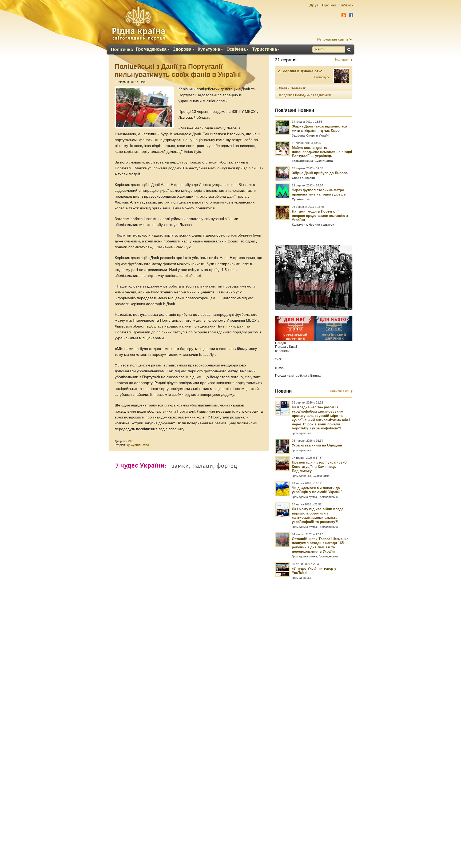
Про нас (329, 5)
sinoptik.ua (299, 375)
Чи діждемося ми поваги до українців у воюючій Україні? (317, 490)
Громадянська (151, 49)
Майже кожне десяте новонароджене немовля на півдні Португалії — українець (322, 152)
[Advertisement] (230, 705)
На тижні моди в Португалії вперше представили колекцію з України (320, 215)
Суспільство (140, 444)
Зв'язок (346, 5)
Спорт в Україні (317, 135)
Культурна (209, 49)
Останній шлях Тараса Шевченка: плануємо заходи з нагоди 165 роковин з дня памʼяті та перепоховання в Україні (320, 545)
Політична (122, 49)
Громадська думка (304, 496)
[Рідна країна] (138, 23)
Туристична (264, 49)
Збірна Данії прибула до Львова (320, 173)
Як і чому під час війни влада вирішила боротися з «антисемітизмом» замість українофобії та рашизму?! (317, 515)
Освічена (236, 49)
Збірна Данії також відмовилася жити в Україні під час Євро (319, 128)
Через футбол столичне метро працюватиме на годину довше (318, 192)
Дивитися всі (339, 391)
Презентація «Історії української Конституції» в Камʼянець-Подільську (320, 466)
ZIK (130, 441)
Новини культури (321, 224)
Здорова (182, 49)
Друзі (314, 5)
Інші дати (342, 59)
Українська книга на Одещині (317, 445)
